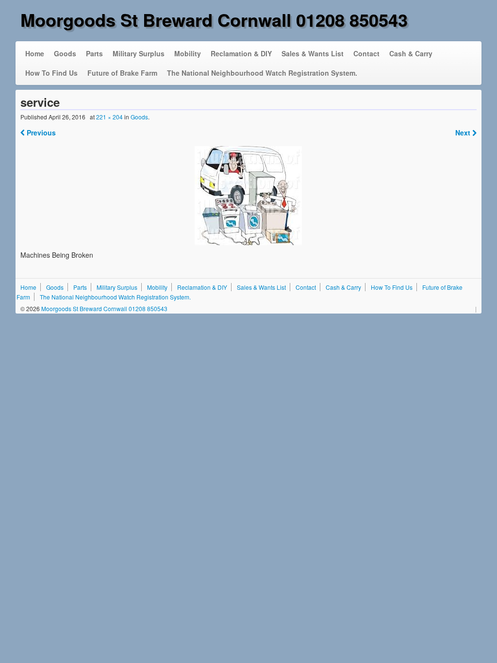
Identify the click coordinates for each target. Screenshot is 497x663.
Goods (65, 53)
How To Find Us (51, 73)
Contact (366, 53)
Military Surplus (139, 53)
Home (34, 53)
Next (463, 132)
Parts (94, 53)
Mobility (187, 53)
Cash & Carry (410, 53)
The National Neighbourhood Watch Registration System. (262, 73)
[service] (248, 195)
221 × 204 (109, 117)
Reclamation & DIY (241, 53)
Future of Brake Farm (122, 73)
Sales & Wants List (313, 53)
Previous (40, 132)
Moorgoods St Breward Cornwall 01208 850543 (214, 19)
